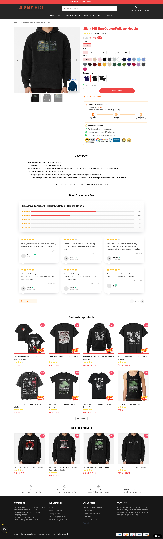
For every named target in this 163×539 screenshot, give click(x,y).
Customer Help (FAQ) (90, 520)
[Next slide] (76, 60)
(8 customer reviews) (100, 33)
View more (81, 419)
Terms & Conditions (55, 510)
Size (84, 49)
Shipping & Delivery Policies (92, 507)
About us (52, 507)
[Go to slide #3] (58, 98)
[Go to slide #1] (35, 98)
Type (85, 41)
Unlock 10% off (4, 529)
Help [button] (159, 536)
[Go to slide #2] (47, 98)
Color (85, 56)
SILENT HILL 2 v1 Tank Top (129, 404)
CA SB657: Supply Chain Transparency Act (63, 520)
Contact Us (87, 517)
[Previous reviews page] (132, 301)
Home (16, 23)
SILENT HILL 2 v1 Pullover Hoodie (96, 467)
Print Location (88, 73)
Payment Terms (88, 510)
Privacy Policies (54, 514)
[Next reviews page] (142, 301)
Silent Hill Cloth (27, 23)
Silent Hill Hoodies (43, 23)
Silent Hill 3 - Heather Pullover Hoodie (28, 467)
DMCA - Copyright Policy (57, 517)
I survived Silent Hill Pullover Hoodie (132, 467)
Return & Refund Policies (91, 514)
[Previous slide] (17, 60)
